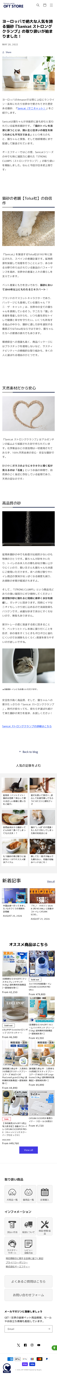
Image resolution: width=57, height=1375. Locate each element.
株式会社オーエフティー (18, 1266)
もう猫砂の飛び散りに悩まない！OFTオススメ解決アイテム (14, 859)
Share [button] (8, 52)
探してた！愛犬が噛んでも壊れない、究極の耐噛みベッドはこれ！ (42, 859)
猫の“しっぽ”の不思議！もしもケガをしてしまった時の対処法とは (42, 830)
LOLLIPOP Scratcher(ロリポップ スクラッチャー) (15, 1031)
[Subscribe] (49, 1328)
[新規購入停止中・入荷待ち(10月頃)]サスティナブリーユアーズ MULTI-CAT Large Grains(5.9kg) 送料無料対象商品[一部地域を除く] (41, 1074)
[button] (38, 5)
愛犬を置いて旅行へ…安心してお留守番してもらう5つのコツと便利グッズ (42, 800)
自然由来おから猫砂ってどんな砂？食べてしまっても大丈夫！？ (14, 830)
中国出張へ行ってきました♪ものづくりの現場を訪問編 (14, 908)
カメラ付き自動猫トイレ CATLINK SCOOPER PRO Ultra (40, 986)
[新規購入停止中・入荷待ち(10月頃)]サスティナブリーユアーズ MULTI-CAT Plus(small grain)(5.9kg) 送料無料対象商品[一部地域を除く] (15, 1076)
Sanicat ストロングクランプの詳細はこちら (27, 726)
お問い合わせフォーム (28, 1295)
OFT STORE (24, 1370)
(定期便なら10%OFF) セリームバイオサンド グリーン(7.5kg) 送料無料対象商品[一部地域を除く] (41, 1029)
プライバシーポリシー (17, 1262)
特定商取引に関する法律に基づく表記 (24, 1258)
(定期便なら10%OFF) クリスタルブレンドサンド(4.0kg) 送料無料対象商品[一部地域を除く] (14, 983)
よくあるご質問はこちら (28, 1281)
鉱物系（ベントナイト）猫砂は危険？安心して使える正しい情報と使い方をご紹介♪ (14, 800)
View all (51, 881)
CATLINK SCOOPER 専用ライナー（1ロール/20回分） (41, 1120)
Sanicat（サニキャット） (31, 108)
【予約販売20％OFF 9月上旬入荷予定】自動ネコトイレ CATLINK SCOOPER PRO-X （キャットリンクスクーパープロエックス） (14, 1129)
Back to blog (30, 752)
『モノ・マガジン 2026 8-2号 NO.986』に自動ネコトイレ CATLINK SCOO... (42, 910)
